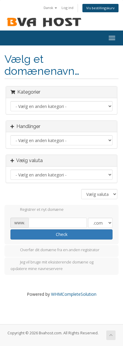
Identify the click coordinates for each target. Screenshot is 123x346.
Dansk (49, 7)
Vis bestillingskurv (100, 8)
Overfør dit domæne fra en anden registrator (59, 249)
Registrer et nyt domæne (42, 209)
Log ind (67, 7)
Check (61, 234)
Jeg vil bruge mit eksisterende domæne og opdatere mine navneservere (51, 265)
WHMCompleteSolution (73, 294)
